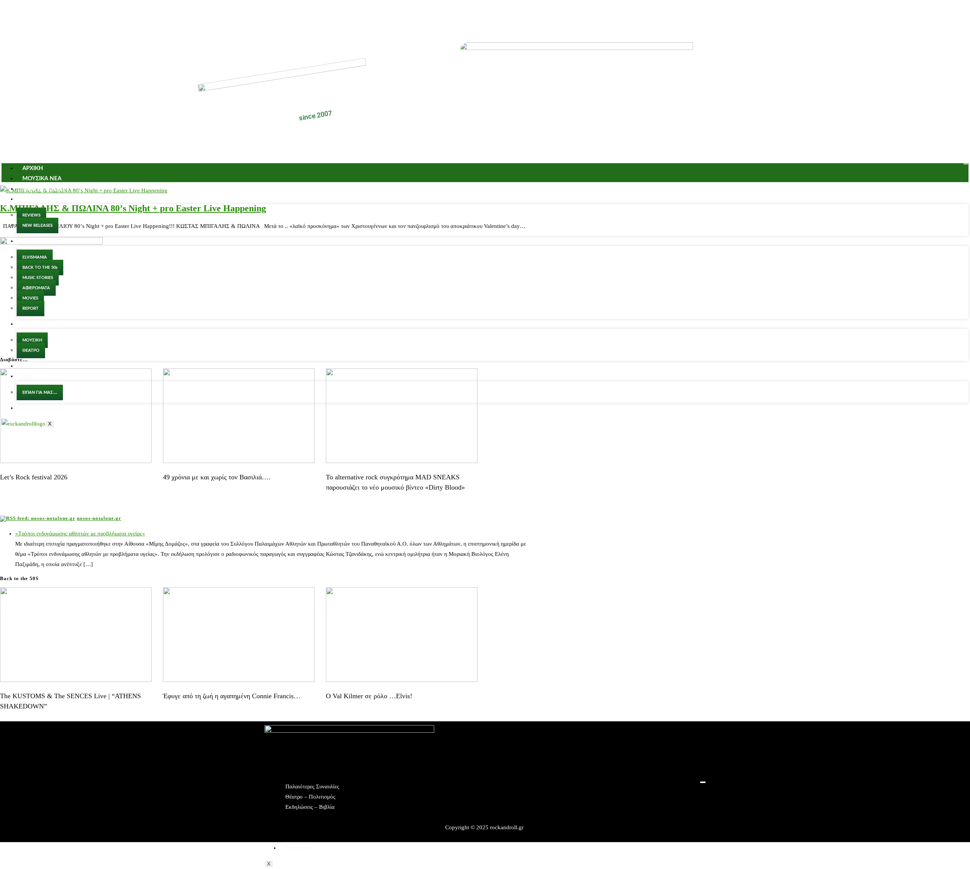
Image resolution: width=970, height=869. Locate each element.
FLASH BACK (39, 241)
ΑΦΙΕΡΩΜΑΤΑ (36, 288)
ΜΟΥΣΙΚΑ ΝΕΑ (41, 178)
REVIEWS (31, 215)
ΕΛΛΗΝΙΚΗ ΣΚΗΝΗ (48, 199)
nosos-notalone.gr (99, 518)
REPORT (30, 308)
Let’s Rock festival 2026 (33, 477)
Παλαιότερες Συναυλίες (312, 786)
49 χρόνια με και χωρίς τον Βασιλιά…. (217, 477)
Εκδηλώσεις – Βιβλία (310, 807)
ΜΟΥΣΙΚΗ (32, 340)
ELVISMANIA (34, 257)
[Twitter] (496, 14)
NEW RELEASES (43, 189)
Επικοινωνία (299, 848)
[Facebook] (474, 14)
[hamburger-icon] (965, 164)
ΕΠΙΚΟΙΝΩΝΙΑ (41, 408)
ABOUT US (36, 376)
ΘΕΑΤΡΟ (30, 350)
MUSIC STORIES (37, 278)
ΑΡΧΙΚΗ (32, 168)
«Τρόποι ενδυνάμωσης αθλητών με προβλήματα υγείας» (80, 533)
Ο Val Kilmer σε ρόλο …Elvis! (369, 696)
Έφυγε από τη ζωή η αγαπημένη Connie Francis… (231, 696)
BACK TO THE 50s (40, 267)
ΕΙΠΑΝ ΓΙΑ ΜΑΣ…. (39, 392)
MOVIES (30, 298)
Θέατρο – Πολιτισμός (310, 797)
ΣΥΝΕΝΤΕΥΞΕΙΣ (43, 324)
